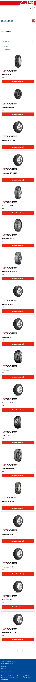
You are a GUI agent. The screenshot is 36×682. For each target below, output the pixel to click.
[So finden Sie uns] (34, 8)
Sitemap (3, 666)
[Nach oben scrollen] (31, 678)
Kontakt (3, 668)
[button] (3, 31)
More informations (17, 81)
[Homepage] (1, 31)
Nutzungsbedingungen (7, 663)
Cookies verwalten (6, 671)
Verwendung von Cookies (8, 661)
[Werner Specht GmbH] (7, 21)
